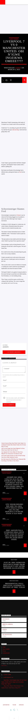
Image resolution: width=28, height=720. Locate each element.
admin (18, 68)
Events (4, 651)
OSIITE (4, 629)
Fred (20, 172)
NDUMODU (6, 619)
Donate (21, 704)
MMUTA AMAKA (7, 624)
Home (4, 647)
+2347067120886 (7, 674)
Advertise (6, 704)
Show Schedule (6, 649)
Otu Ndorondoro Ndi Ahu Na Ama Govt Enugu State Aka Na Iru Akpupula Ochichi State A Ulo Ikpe (14, 508)
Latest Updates (14, 39)
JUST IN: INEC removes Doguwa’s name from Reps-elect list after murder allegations (14, 565)
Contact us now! (6, 653)
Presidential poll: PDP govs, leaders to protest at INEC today (14, 585)
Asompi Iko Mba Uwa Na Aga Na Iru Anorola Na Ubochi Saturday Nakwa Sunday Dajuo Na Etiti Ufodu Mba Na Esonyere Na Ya (14, 482)
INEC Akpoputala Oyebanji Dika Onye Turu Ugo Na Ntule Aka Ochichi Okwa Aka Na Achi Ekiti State (14, 534)
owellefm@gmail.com (8, 677)
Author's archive (14, 352)
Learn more (4, 665)
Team (14, 704)
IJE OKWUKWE (7, 634)
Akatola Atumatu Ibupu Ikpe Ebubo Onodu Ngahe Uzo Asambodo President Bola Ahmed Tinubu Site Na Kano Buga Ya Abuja (13, 445)
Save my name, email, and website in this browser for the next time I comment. (15, 398)
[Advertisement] (14, 19)
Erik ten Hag (15, 129)
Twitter (19, 215)
